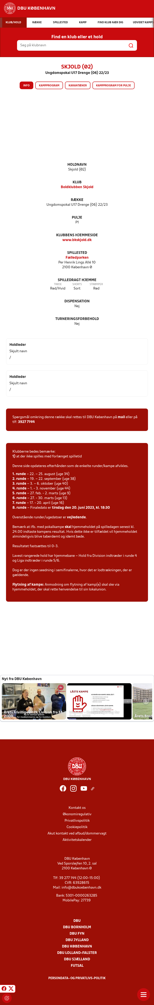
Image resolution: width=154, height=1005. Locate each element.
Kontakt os (77, 808)
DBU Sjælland (77, 959)
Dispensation (77, 301)
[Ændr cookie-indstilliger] (7, 998)
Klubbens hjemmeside (77, 235)
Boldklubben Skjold (77, 187)
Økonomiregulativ (77, 814)
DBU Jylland (77, 940)
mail (121, 417)
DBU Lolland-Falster (77, 953)
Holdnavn (77, 164)
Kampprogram (49, 85)
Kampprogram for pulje (113, 85)
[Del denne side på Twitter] (11, 989)
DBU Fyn (77, 933)
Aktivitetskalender (77, 840)
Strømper (96, 284)
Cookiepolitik (77, 827)
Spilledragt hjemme (77, 280)
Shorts (77, 284)
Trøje (58, 284)
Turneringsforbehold (77, 319)
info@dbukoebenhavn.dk (81, 887)
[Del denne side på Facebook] (4, 989)
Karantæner (78, 85)
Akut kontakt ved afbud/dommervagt (77, 833)
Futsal (77, 966)
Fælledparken (77, 257)
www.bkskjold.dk (77, 240)
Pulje (77, 217)
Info (26, 85)
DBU (77, 921)
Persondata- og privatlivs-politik (77, 978)
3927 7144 (26, 422)
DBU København (77, 946)
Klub (77, 182)
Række (77, 200)
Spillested (77, 253)
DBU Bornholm (77, 927)
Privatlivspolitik (77, 820)
